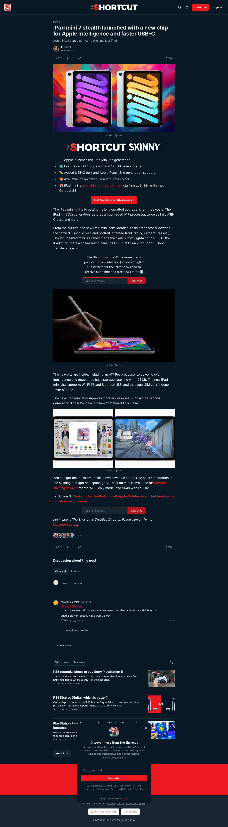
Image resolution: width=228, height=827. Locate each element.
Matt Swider (74, 683)
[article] (114, 679)
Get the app (130, 811)
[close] (146, 728)
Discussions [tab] (79, 662)
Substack (97, 819)
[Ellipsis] (173, 601)
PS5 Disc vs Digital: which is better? (80, 697)
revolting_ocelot (70, 601)
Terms (120, 803)
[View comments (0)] (86, 714)
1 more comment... (63, 645)
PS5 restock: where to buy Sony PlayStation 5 (88, 672)
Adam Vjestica (75, 709)
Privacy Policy (139, 788)
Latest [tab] (65, 662)
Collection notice (135, 803)
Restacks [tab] (75, 571)
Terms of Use (130, 785)
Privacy (111, 803)
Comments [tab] (61, 571)
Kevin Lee (66, 47)
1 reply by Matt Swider (76, 630)
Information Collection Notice (113, 788)
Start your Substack (105, 811)
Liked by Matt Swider (73, 606)
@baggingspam (65, 524)
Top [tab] (57, 662)
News (56, 21)
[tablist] (67, 571)
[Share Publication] (187, 7)
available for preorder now (102, 185)
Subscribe (200, 7)
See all (60, 753)
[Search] (179, 7)
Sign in (217, 7)
